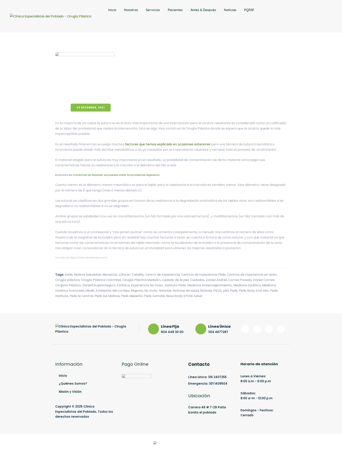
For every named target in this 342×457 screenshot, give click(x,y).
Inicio (112, 10)
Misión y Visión (70, 392)
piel (226, 290)
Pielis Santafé (154, 296)
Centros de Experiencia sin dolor (252, 274)
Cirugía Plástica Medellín (141, 280)
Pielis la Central (81, 296)
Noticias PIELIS (211, 290)
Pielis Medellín (132, 296)
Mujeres (137, 290)
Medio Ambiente (98, 290)
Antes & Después (203, 10)
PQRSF (249, 10)
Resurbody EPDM (179, 296)
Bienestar (110, 274)
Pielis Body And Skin (254, 290)
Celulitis (138, 274)
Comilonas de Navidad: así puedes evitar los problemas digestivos (116, 175)
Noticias (230, 10)
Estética (123, 285)
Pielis (234, 290)
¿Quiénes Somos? (73, 383)
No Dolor (151, 290)
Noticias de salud (186, 290)
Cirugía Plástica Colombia (101, 280)
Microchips (120, 290)
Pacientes (175, 10)
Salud (198, 296)
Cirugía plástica (67, 280)
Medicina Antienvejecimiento (209, 285)
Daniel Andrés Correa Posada (229, 280)
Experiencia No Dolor (147, 285)
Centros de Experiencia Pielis (203, 274)
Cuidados (197, 280)
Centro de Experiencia (162, 274)
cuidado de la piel (175, 280)
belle (69, 274)
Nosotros (131, 10)
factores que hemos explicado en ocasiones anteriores (167, 144)
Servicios (153, 10)
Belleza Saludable (87, 274)
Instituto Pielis (175, 285)
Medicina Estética (247, 285)
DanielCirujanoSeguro (99, 285)
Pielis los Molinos (107, 296)
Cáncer (124, 274)
